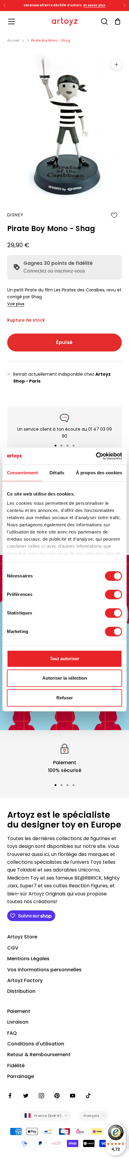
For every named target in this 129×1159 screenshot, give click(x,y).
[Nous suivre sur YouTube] (73, 1096)
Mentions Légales (28, 958)
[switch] (113, 594)
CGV (12, 947)
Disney (15, 215)
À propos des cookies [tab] (99, 472)
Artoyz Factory (25, 980)
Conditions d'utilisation (35, 1043)
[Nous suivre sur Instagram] (41, 1096)
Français (91, 1115)
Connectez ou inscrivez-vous (54, 270)
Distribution (21, 991)
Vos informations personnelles (44, 969)
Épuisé (64, 342)
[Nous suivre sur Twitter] (26, 1096)
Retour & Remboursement (38, 1054)
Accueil (13, 40)
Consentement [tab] (22, 472)
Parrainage (20, 1076)
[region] (64, 758)
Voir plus (15, 304)
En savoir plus (94, 5)
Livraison (17, 1022)
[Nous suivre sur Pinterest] (57, 1096)
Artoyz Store (22, 936)
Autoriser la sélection (64, 678)
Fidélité (16, 1065)
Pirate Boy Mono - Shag (50, 40)
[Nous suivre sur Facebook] (10, 1096)
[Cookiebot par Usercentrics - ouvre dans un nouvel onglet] (96, 456)
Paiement (18, 1011)
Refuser (64, 697)
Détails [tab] (57, 472)
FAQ (12, 1033)
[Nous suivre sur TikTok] (88, 1096)
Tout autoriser (64, 658)
